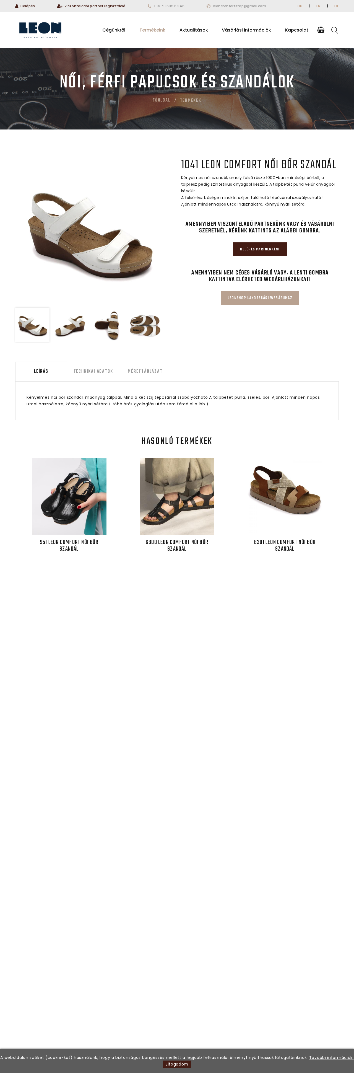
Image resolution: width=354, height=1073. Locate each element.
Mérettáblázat (145, 371)
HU (300, 6)
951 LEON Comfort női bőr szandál (69, 546)
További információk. (331, 1057)
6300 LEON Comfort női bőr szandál (177, 546)
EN (318, 6)
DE (336, 6)
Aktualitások (193, 30)
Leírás (41, 371)
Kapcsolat (296, 30)
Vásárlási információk (246, 30)
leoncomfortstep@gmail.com (239, 6)
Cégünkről (113, 30)
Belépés (27, 6)
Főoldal (161, 100)
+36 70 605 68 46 (168, 6)
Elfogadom (177, 1064)
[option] (88, 230)
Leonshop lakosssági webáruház (260, 298)
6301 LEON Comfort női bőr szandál (285, 546)
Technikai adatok (93, 371)
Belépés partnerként (260, 249)
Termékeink (152, 30)
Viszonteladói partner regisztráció (94, 6)
